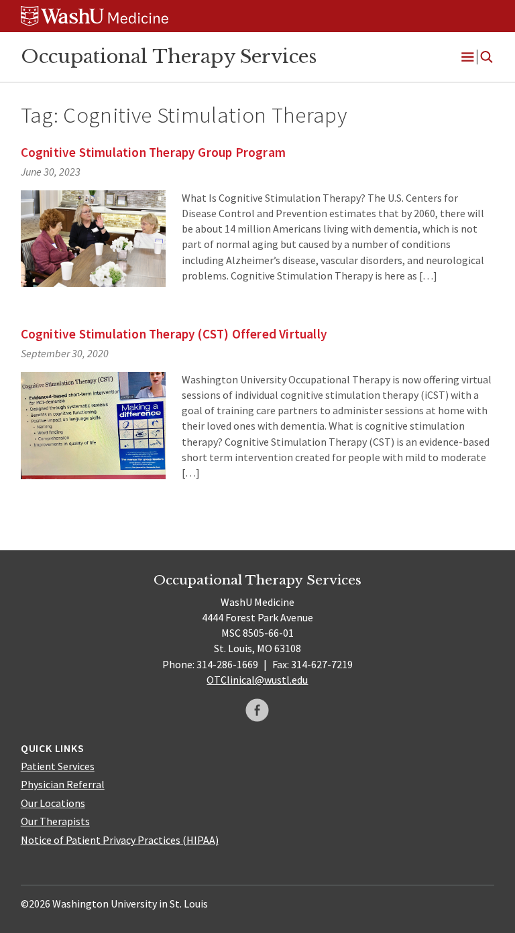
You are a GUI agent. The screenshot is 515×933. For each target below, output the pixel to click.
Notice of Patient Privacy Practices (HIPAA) (120, 840)
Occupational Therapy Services (169, 56)
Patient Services (58, 766)
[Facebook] (257, 710)
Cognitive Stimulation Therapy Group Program (153, 152)
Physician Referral (63, 784)
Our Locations (53, 803)
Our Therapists (55, 821)
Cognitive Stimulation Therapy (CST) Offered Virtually (174, 334)
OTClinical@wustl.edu (257, 679)
